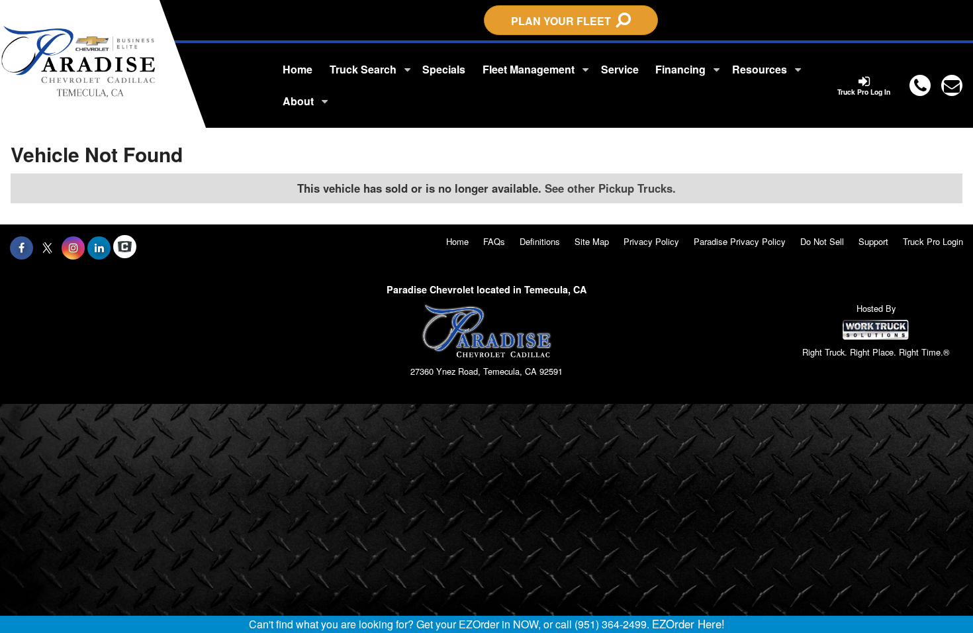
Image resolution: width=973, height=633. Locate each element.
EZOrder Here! (688, 624)
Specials (443, 69)
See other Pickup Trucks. (610, 188)
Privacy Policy (651, 241)
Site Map (592, 241)
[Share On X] (47, 247)
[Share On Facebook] (21, 247)
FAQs (494, 241)
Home (297, 69)
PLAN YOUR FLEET (563, 20)
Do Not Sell (822, 241)
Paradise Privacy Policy (740, 241)
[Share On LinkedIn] (99, 247)
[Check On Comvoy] (124, 247)
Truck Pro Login (933, 241)
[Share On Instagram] (73, 247)
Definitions (540, 241)
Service (620, 69)
